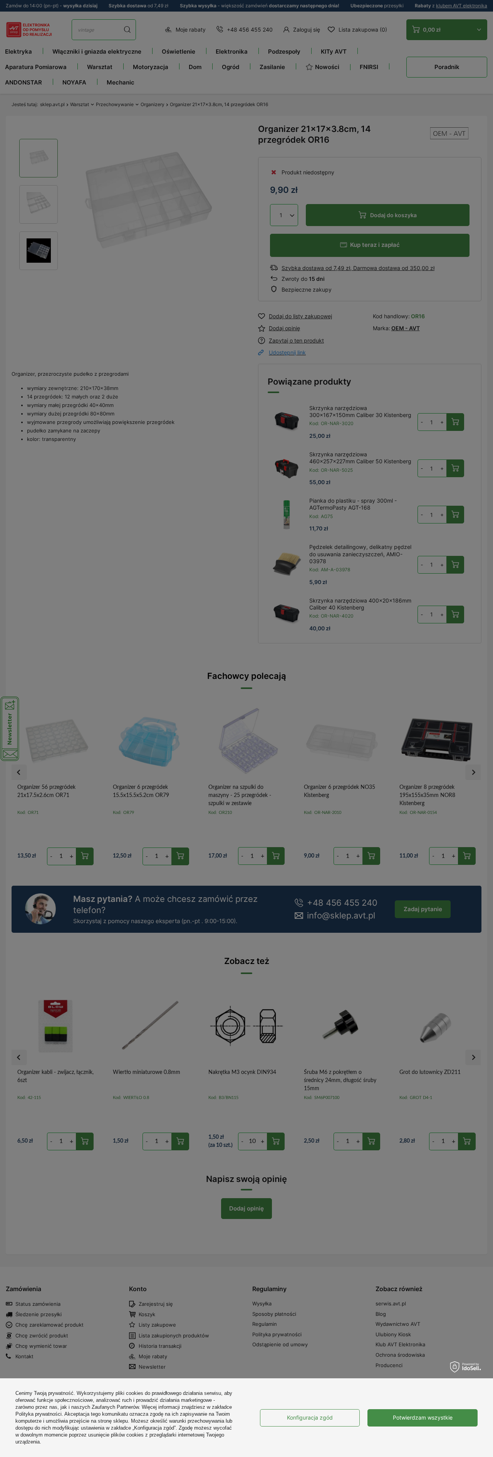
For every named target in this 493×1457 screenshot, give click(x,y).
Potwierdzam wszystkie (423, 1417)
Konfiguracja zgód (310, 1417)
